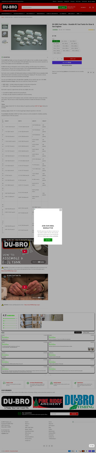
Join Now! (48, 240)
